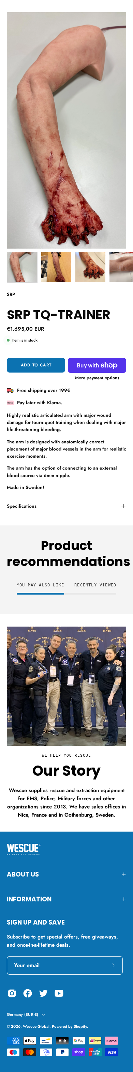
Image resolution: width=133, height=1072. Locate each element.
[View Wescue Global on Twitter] (43, 993)
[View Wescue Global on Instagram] (12, 993)
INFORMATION (29, 899)
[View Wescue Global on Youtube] (59, 993)
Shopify (80, 1026)
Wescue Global (36, 1026)
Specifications (21, 506)
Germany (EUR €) (22, 1014)
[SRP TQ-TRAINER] (22, 267)
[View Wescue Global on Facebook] (28, 993)
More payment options (97, 378)
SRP (11, 294)
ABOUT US (23, 874)
